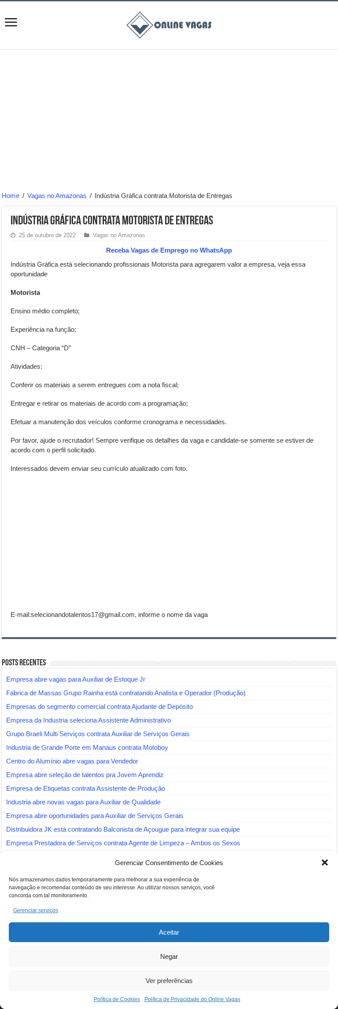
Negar (169, 956)
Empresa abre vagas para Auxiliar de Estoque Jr (75, 679)
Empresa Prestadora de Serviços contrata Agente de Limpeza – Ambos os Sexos (123, 843)
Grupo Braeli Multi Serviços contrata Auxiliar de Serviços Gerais (98, 733)
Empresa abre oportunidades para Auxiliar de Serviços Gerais (95, 815)
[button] (324, 862)
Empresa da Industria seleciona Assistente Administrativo (88, 720)
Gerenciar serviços (35, 910)
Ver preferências (169, 980)
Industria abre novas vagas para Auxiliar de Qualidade (83, 802)
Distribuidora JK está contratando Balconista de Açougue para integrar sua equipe (123, 829)
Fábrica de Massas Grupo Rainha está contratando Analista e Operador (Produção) (126, 693)
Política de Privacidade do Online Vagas (192, 999)
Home (10, 195)
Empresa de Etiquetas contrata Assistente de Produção (85, 788)
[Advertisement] (169, 121)
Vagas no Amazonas (57, 195)
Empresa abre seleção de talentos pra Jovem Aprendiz (85, 774)
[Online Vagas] (169, 23)
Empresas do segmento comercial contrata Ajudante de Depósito (99, 706)
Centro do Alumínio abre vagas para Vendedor (72, 761)
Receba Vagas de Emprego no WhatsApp (169, 250)
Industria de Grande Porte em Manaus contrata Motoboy (87, 747)
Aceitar (169, 932)
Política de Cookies (117, 999)
